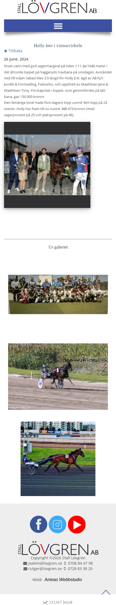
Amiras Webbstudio (63, 579)
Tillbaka (14, 50)
